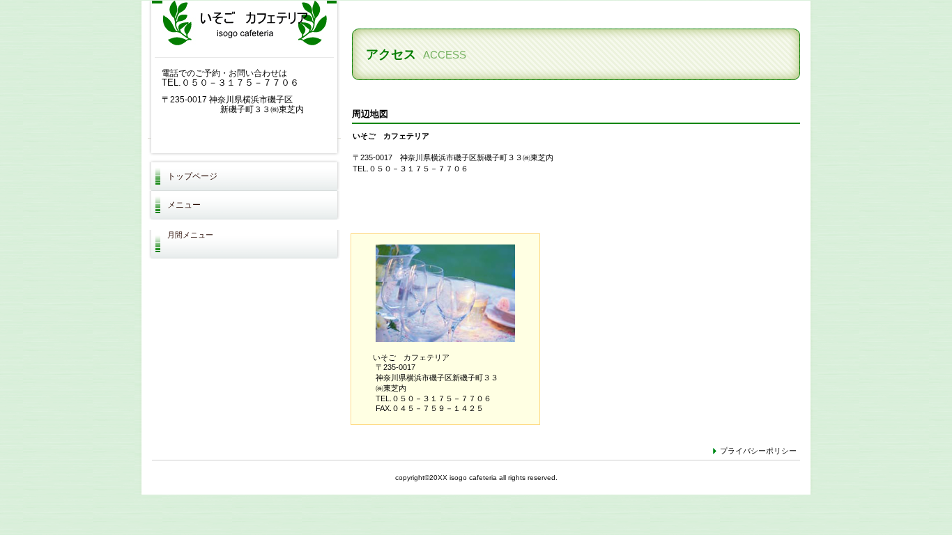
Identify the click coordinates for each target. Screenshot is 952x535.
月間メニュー (190, 235)
